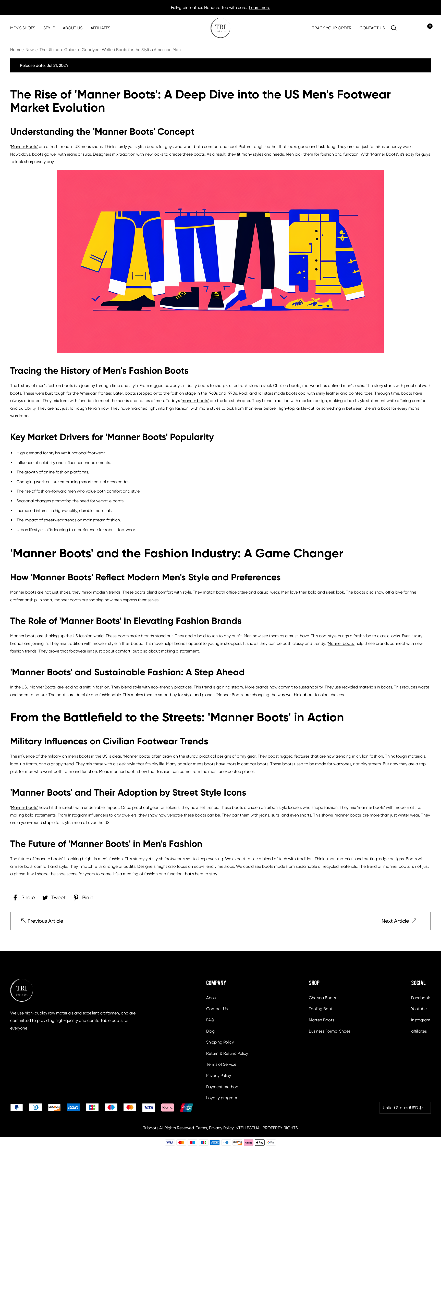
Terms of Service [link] (221, 1064)
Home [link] (15, 49)
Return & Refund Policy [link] (227, 1053)
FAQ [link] (210, 1020)
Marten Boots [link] (321, 1020)
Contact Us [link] (217, 1008)
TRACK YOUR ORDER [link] (331, 28)
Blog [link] (210, 1031)
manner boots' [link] (195, 400)
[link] (220, 28)
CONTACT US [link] (372, 28)
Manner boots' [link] (341, 643)
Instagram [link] (420, 1020)
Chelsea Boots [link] (322, 997)
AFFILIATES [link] (100, 28)
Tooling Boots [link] (321, 1008)
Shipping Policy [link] (220, 1042)
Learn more (259, 7)
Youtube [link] (419, 1008)
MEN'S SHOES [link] (22, 28)
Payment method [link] (222, 1086)
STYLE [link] (49, 28)
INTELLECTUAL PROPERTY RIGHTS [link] (266, 1127)
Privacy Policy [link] (218, 1075)
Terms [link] (201, 1127)
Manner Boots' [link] (24, 146)
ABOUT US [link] (72, 28)
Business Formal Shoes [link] (329, 1031)
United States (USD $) (403, 1107)
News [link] (30, 49)
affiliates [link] (419, 1031)
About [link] (212, 997)
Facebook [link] (420, 997)
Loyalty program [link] (221, 1097)
